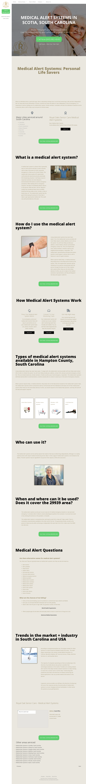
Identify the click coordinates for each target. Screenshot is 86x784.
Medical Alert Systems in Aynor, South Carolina (28, 762)
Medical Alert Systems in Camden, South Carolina (28, 745)
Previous (19, 766)
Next (80, 766)
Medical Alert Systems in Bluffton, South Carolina (28, 751)
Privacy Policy (48, 776)
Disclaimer (43, 776)
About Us (48, 2)
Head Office (57, 711)
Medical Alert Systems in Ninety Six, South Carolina (29, 747)
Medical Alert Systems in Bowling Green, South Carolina (30, 753)
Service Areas (21, 2)
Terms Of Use (54, 776)
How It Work (32, 2)
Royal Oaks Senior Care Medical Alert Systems (50, 779)
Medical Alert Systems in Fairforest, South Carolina (29, 757)
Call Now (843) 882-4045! (48, 39)
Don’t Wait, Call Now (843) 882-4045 (49, 141)
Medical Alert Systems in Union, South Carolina (28, 755)
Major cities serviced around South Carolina (29, 118)
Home (14, 2)
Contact (40, 2)
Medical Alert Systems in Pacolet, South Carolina (28, 760)
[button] (65, 129)
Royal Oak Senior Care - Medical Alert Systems (37, 703)
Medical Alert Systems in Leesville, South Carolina (28, 758)
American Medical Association (49, 615)
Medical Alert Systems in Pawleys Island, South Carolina (30, 749)
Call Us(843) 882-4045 (5, 11)
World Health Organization (49, 608)
